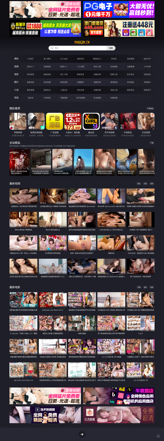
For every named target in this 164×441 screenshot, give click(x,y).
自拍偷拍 (47, 66)
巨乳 (145, 183)
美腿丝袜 (97, 82)
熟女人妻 (97, 66)
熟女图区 (130, 82)
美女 (138, 183)
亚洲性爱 (30, 74)
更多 (151, 183)
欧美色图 (63, 82)
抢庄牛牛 (147, 59)
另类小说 (113, 90)
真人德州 (47, 59)
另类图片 (147, 82)
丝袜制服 (113, 66)
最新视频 (14, 183)
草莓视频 (63, 98)
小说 (16, 89)
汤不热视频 (80, 98)
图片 (16, 82)
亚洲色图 (47, 82)
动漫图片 (80, 82)
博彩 (16, 58)
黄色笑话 (130, 90)
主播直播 (130, 66)
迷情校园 (97, 90)
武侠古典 (80, 90)
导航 (16, 97)
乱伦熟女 (130, 74)
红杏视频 (97, 98)
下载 (151, 143)
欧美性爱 (80, 74)
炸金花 (114, 59)
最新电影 (14, 287)
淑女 (145, 287)
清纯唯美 (113, 82)
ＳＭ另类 (147, 66)
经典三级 (113, 74)
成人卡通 (63, 74)
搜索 (111, 48)
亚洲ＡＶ (30, 66)
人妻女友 (63, 90)
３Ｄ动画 (80, 66)
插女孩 (30, 98)
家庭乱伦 (47, 90)
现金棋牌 (130, 59)
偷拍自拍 (47, 74)
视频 (16, 66)
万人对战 (63, 59)
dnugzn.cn (82, 42)
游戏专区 (80, 59)
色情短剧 (113, 98)
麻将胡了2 (97, 59)
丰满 (138, 287)
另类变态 (147, 74)
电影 (16, 74)
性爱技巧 (147, 90)
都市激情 (30, 90)
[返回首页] (158, 436)
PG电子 (31, 59)
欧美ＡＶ (63, 66)
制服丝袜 (97, 74)
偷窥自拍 (30, 82)
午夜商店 (47, 98)
